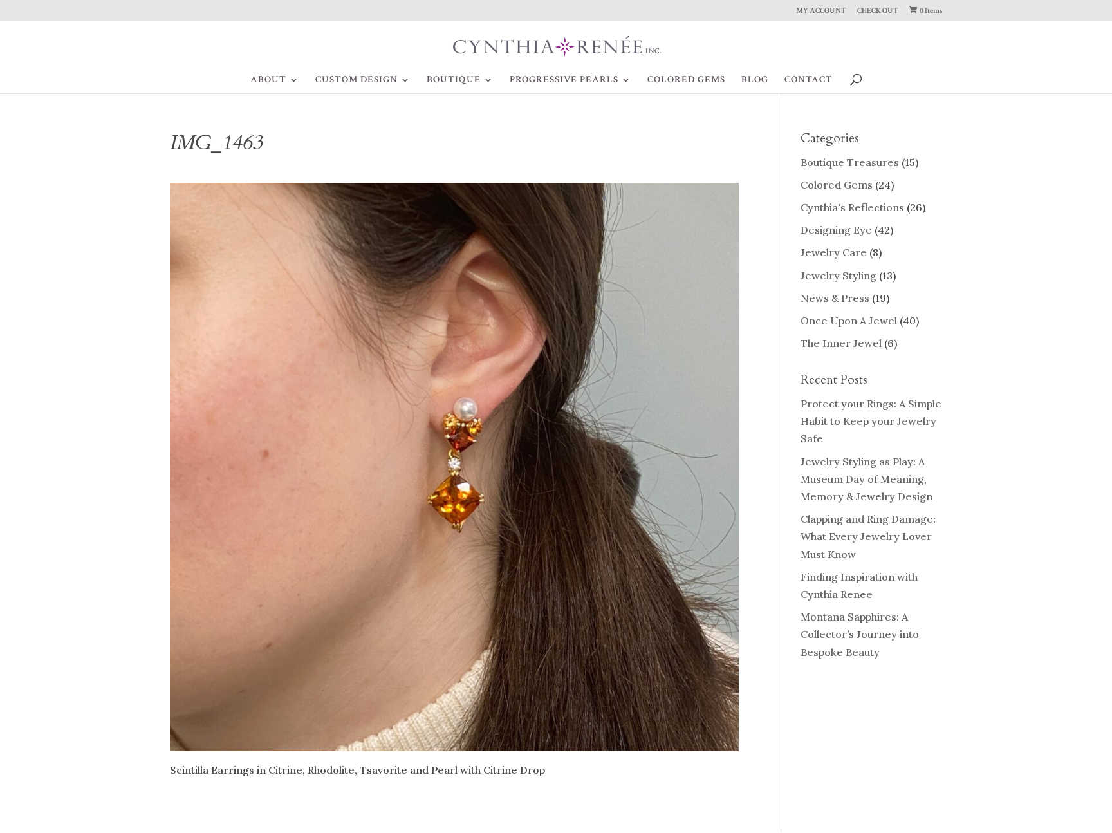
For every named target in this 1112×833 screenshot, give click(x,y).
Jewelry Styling (838, 275)
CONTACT (808, 80)
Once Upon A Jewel (849, 320)
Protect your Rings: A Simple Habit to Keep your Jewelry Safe (871, 421)
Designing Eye (836, 229)
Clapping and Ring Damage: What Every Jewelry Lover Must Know (868, 536)
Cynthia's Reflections (852, 207)
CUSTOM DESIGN (356, 80)
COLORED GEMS (686, 80)
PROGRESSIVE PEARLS (564, 80)
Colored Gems (837, 184)
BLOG (754, 80)
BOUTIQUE (454, 80)
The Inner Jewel (841, 343)
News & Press (835, 298)
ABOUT (268, 80)
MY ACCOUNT (821, 11)
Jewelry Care (834, 252)
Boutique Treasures (850, 162)
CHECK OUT (877, 11)
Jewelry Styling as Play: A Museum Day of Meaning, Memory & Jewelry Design (866, 479)
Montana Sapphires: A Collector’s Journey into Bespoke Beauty (860, 634)
